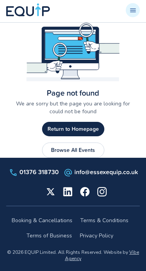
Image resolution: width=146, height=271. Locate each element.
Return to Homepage (73, 129)
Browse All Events (73, 150)
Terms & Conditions (104, 220)
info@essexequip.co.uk (106, 172)
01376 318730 (39, 172)
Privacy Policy (96, 235)
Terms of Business (49, 235)
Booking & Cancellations (42, 220)
